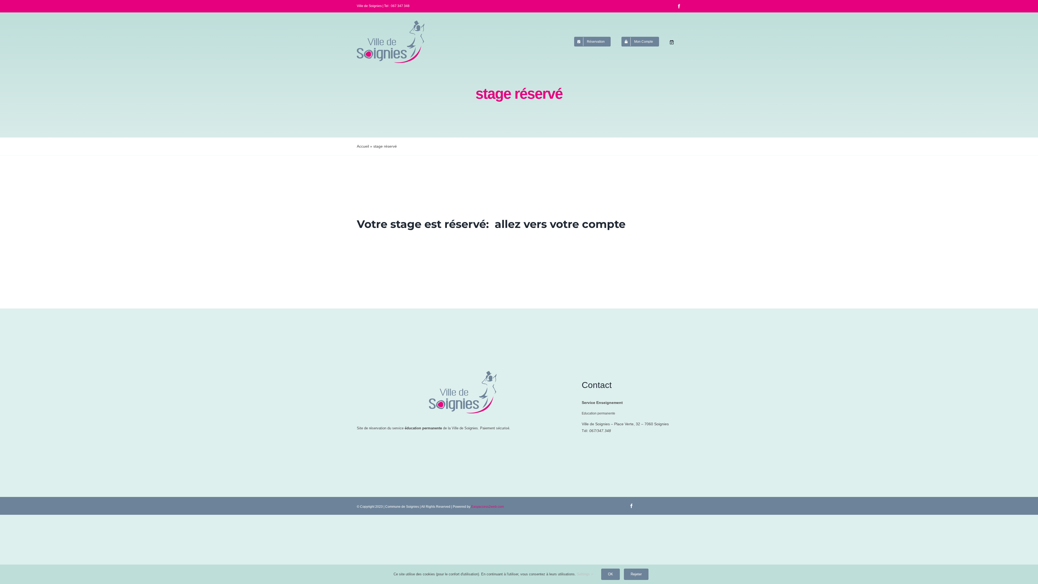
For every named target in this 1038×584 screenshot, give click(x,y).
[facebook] (679, 6)
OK (610, 574)
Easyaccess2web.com (487, 507)
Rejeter (636, 574)
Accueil (363, 146)
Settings (584, 574)
